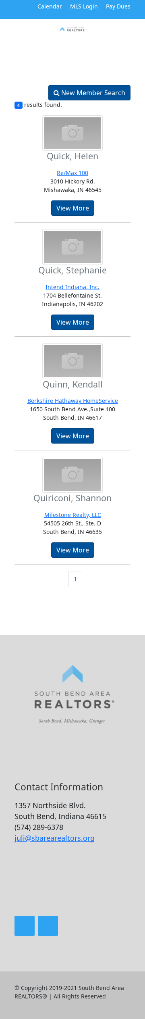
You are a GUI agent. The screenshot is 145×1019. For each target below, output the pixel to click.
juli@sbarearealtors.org (54, 838)
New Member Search (92, 92)
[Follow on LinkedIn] (48, 926)
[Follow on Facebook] (24, 926)
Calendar (49, 6)
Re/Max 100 (72, 173)
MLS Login (84, 6)
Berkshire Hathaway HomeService (72, 400)
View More (72, 208)
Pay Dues (118, 6)
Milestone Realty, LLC (72, 515)
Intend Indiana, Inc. (72, 287)
